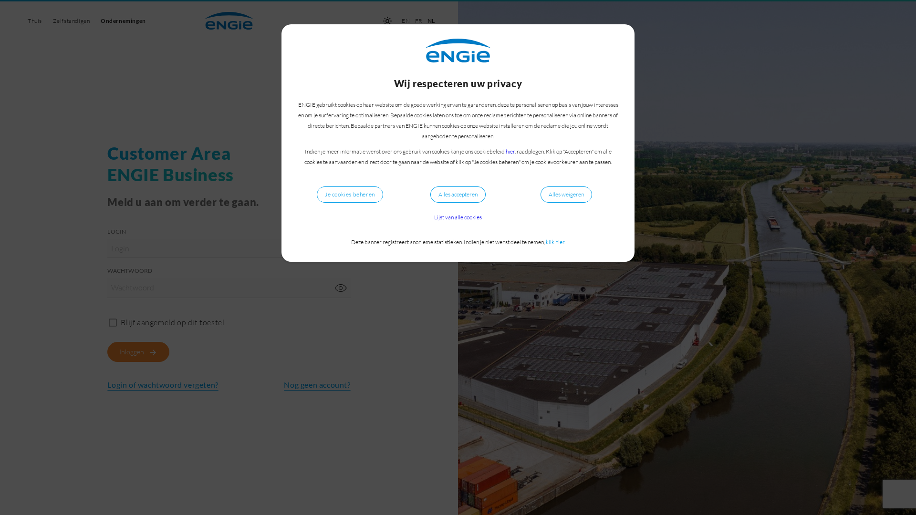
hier (510, 151)
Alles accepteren (458, 194)
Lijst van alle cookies (458, 217)
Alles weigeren (566, 194)
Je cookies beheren (350, 194)
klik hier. (555, 242)
